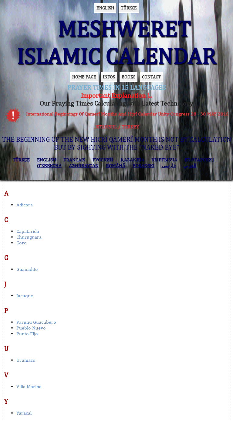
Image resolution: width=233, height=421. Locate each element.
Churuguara (29, 237)
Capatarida (27, 231)
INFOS (109, 76)
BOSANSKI (143, 165)
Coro (21, 243)
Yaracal (24, 413)
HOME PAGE (84, 76)
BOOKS (128, 76)
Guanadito (27, 269)
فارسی (169, 165)
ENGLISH (105, 7)
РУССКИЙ (103, 160)
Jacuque (24, 295)
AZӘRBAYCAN (84, 165)
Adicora (24, 205)
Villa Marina (29, 386)
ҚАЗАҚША (132, 160)
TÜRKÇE (129, 7)
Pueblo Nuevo (31, 328)
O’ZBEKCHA (49, 165)
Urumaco (25, 360)
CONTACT (151, 76)
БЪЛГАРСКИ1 (199, 160)
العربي (189, 165)
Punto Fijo (27, 333)
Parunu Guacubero (36, 322)
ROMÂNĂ (115, 165)
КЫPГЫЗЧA (164, 160)
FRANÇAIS (74, 160)
